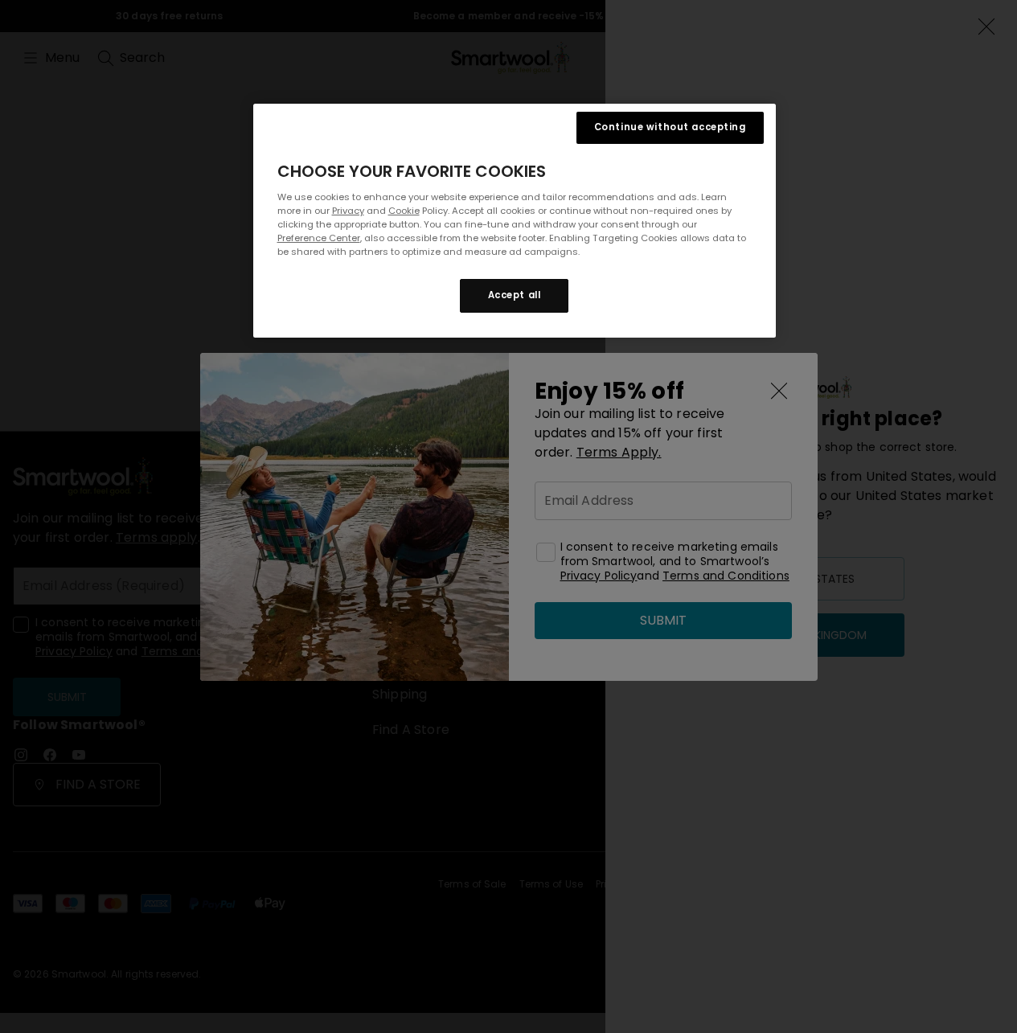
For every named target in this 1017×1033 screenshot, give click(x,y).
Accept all (514, 295)
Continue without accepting (670, 127)
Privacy (348, 210)
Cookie (404, 210)
